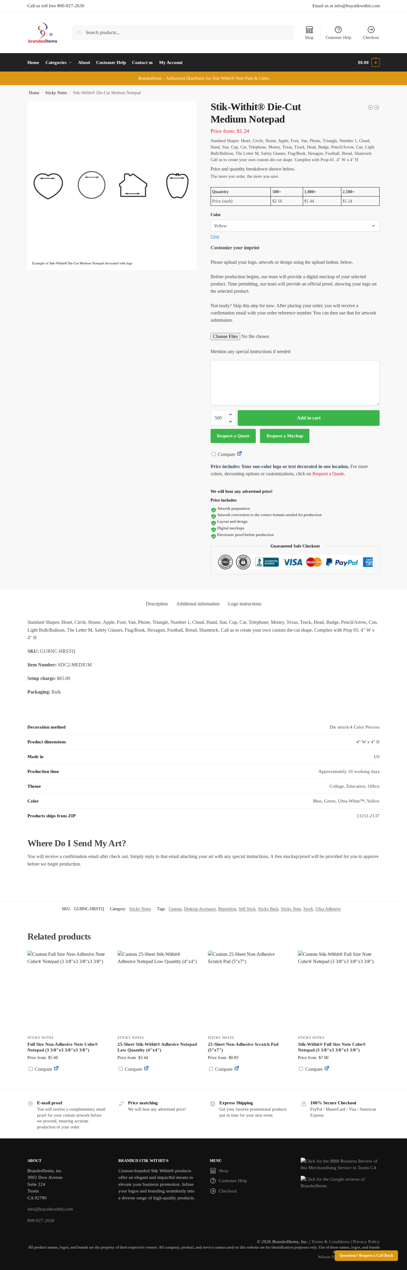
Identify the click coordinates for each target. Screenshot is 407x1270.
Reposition (227, 909)
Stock (308, 909)
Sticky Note (291, 909)
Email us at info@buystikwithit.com (346, 5)
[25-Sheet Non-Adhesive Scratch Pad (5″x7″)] (248, 991)
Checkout (371, 37)
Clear (215, 236)
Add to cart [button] (67, 1080)
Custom (175, 909)
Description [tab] (157, 603)
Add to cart (309, 417)
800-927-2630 (41, 1220)
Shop (309, 37)
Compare (226, 454)
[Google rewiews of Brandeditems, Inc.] (340, 1182)
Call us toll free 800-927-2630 (55, 5)
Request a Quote (233, 435)
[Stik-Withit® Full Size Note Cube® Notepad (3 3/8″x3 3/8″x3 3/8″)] (338, 991)
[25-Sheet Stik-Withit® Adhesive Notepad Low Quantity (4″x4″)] (158, 991)
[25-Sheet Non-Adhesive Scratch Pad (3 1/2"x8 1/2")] (377, 107)
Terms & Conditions (330, 1241)
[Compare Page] (239, 454)
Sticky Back (268, 909)
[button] (369, 62)
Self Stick (247, 909)
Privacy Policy (366, 1241)
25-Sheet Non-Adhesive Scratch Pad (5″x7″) (243, 1047)
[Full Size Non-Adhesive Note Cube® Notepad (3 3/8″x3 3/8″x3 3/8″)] (68, 991)
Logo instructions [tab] (244, 603)
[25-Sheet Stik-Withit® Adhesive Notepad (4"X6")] (371, 107)
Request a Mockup (285, 435)
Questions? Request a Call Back (366, 1255)
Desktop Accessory (200, 909)
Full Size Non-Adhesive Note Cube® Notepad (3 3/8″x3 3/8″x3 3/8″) (62, 1047)
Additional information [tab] (198, 603)
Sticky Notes (56, 93)
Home (34, 93)
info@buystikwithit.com (50, 1209)
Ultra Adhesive (328, 909)
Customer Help (338, 37)
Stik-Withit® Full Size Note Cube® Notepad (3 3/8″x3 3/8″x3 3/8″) (332, 1047)
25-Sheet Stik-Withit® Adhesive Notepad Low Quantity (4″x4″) (157, 1047)
